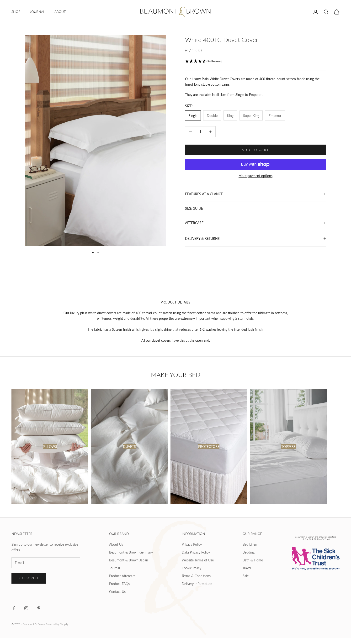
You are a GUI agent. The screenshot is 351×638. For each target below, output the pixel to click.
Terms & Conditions (196, 576)
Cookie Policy (191, 568)
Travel (247, 568)
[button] (255, 61)
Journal (114, 568)
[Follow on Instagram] (26, 608)
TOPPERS (288, 447)
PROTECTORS (208, 447)
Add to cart (255, 150)
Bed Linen (250, 544)
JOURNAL (37, 12)
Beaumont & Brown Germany (131, 552)
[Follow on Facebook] (13, 608)
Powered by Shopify (57, 624)
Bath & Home (253, 560)
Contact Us (117, 592)
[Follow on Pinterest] (38, 608)
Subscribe (28, 578)
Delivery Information (197, 584)
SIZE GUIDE (194, 209)
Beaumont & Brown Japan (128, 560)
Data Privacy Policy (196, 552)
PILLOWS (50, 447)
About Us (116, 544)
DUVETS (129, 447)
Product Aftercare (122, 576)
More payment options (255, 176)
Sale (246, 576)
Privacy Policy (192, 544)
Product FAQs (119, 584)
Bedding (249, 552)
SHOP (15, 12)
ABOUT (60, 12)
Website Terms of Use (198, 560)
